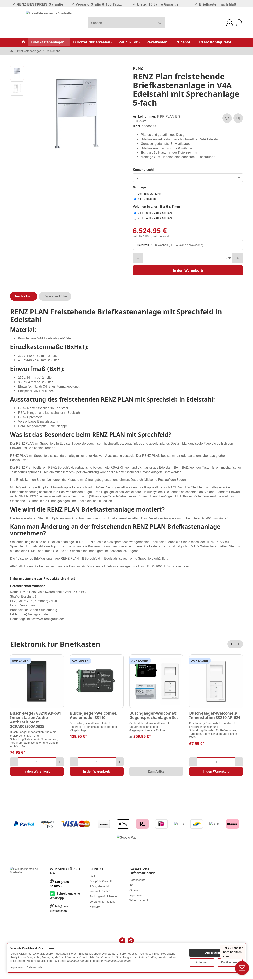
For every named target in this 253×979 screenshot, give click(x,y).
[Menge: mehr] (237, 258)
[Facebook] (122, 940)
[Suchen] (160, 22)
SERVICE (97, 869)
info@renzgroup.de (34, 614)
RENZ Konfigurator (215, 41)
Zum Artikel (156, 771)
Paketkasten (156, 41)
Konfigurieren (229, 962)
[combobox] (188, 177)
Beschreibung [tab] (23, 296)
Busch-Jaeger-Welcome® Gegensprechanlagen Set (153, 715)
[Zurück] (231, 644)
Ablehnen (202, 962)
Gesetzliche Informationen (142, 871)
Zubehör (183, 41)
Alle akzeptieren (216, 953)
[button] (17, 73)
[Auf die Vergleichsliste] (238, 118)
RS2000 (157, 566)
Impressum (17, 967)
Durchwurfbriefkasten (91, 41)
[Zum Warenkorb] (239, 22)
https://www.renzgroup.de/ (45, 618)
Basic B (143, 566)
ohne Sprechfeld (141, 558)
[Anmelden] (229, 22)
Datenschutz (34, 967)
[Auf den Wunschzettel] (227, 118)
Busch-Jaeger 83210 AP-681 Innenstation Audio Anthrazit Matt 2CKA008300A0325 (35, 720)
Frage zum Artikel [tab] (55, 296)
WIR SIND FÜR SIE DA (65, 871)
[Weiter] (239, 644)
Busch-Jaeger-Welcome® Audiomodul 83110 (94, 715)
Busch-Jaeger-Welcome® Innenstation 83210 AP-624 (214, 715)
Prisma (169, 566)
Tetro (185, 566)
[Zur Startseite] (49, 22)
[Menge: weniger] (138, 258)
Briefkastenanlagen (47, 41)
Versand (164, 236)
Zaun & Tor (128, 41)
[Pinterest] (131, 940)
